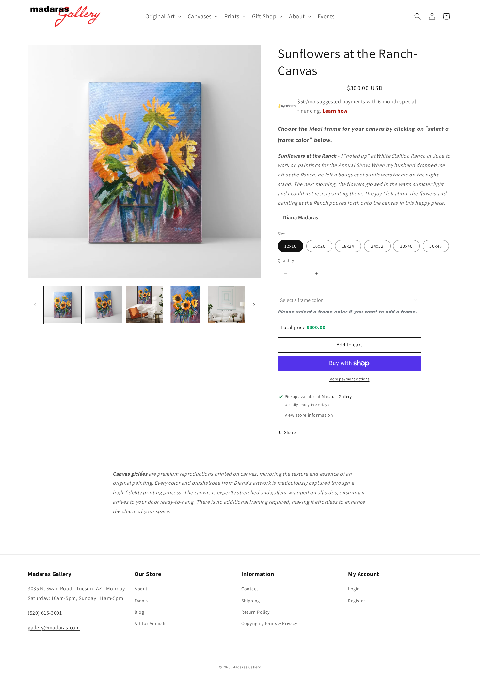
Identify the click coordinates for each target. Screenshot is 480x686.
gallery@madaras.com (54, 627)
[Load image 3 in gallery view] (144, 305)
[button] (162, 16)
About (297, 16)
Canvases (200, 16)
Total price (293, 327)
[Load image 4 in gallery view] (185, 305)
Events (142, 600)
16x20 (319, 246)
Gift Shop (264, 16)
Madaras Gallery (246, 667)
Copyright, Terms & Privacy (269, 623)
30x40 (406, 246)
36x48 (435, 246)
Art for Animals (151, 623)
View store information (309, 415)
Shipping (250, 600)
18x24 (348, 246)
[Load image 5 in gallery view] (226, 305)
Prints (231, 16)
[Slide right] (254, 304)
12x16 (290, 246)
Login (354, 589)
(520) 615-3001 (45, 612)
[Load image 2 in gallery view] (103, 305)
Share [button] (290, 432)
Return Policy (255, 612)
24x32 (377, 246)
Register (356, 600)
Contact (249, 589)
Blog (139, 612)
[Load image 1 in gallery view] (62, 305)
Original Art (160, 16)
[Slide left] (35, 304)
